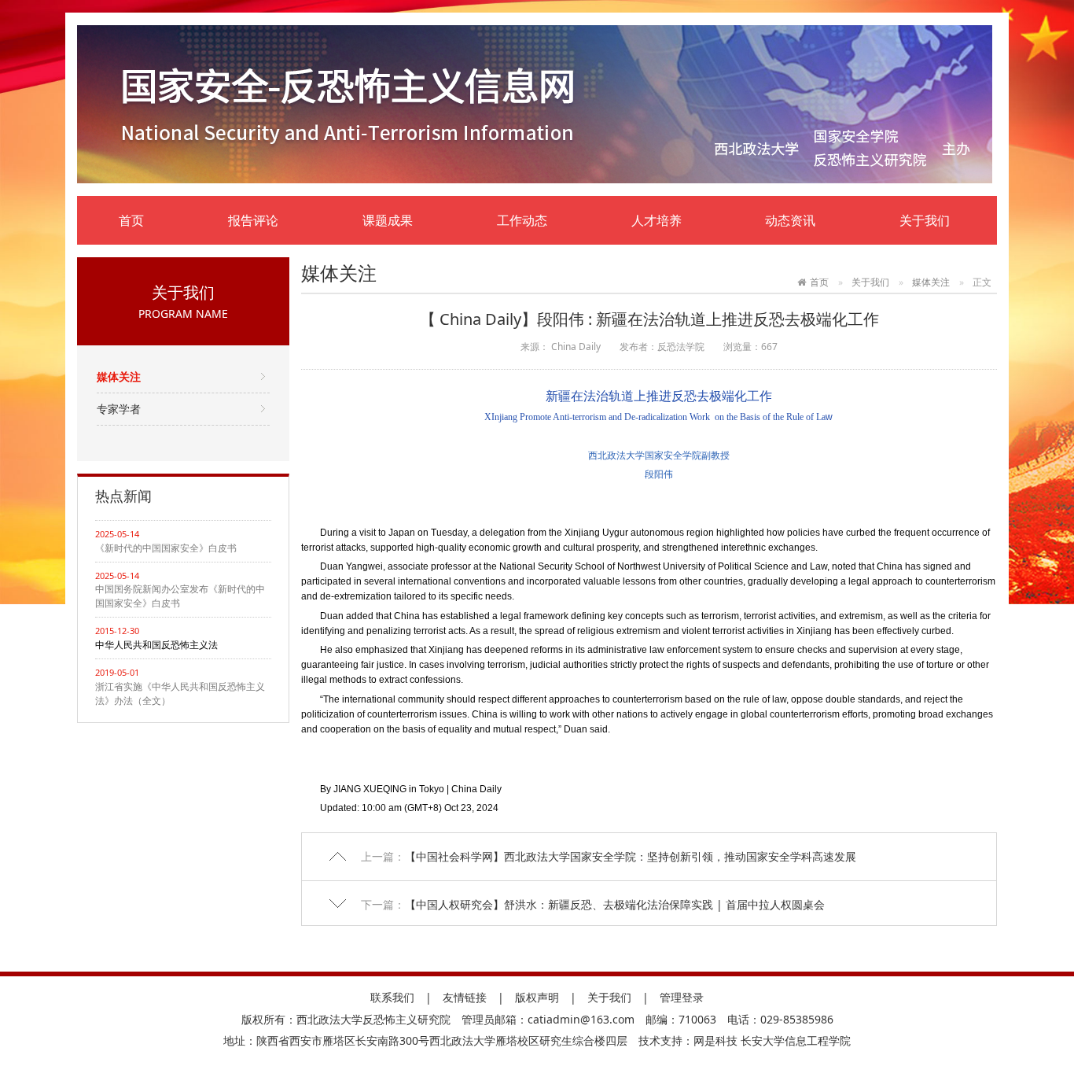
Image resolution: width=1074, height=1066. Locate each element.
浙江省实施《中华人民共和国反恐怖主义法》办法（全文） (180, 693)
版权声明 (537, 997)
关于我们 (924, 220)
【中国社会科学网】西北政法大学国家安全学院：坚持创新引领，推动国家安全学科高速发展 (630, 856)
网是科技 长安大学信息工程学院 (772, 1040)
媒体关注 (119, 376)
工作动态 (522, 220)
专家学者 (119, 408)
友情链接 (465, 997)
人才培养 (656, 220)
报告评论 (253, 220)
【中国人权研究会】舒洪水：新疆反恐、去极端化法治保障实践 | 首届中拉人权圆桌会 (615, 904)
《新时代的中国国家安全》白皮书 (166, 548)
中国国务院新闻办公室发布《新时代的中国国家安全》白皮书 (180, 596)
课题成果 (387, 220)
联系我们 (392, 997)
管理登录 (682, 997)
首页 (131, 220)
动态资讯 (790, 220)
